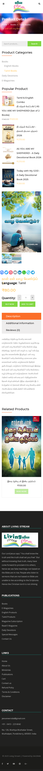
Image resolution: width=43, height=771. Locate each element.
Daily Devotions (10, 75)
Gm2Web (37, 756)
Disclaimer (6, 696)
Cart (4, 678)
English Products (9, 612)
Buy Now (9, 304)
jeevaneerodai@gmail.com (13, 718)
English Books (11, 65)
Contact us (6, 683)
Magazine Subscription (12, 621)
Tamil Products (8, 617)
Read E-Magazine (9, 625)
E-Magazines (8, 80)
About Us (6, 665)
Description (13, 316)
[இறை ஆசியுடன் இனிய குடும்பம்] (21, 418)
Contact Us (7, 639)
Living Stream (14, 756)
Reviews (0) (13, 330)
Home (4, 24)
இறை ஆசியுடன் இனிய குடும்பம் (21, 481)
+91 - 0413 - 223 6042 (11, 724)
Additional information (20, 323)
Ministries (6, 670)
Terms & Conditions (11, 692)
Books (13, 24)
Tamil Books (25, 24)
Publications (7, 674)
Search (34, 43)
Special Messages (10, 634)
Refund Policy (8, 687)
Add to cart (27, 304)
